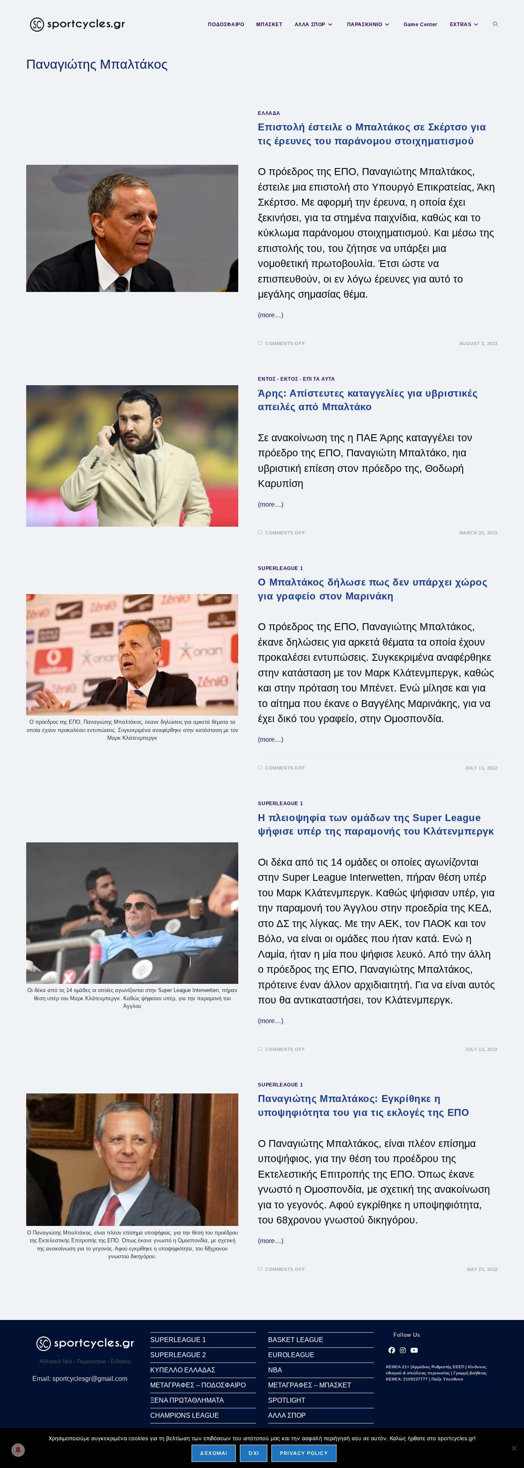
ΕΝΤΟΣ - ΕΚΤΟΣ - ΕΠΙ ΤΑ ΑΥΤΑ (296, 379)
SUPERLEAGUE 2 (178, 1354)
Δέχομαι (213, 1453)
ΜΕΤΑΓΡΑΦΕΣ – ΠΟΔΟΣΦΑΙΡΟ (198, 1385)
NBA (275, 1370)
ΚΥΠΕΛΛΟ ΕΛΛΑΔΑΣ (182, 1370)
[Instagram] (403, 1351)
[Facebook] (391, 1351)
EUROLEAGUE (291, 1354)
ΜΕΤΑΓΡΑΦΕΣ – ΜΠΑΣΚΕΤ (309, 1385)
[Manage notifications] (18, 1450)
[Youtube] (414, 1351)
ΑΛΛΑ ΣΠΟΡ (287, 1415)
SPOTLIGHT (286, 1400)
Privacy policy (304, 1453)
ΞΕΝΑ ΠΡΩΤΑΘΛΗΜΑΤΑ (187, 1400)
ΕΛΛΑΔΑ (269, 113)
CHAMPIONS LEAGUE (184, 1415)
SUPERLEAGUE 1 (280, 568)
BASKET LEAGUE (295, 1339)
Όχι (253, 1453)
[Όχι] (514, 1448)
